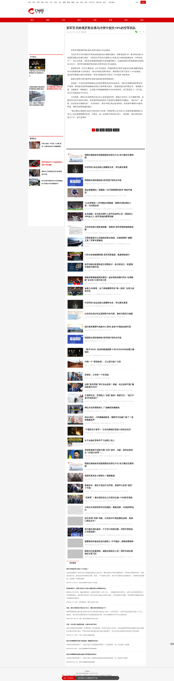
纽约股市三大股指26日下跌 (87, 678)
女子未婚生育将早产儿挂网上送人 (100, 440)
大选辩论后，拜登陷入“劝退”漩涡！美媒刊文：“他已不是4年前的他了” (109, 396)
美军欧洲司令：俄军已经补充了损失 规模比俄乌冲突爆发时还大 (86, 588)
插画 (68, 2)
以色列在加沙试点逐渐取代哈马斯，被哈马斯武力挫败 (109, 313)
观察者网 (83, 32)
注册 (137, 2)
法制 (85, 2)
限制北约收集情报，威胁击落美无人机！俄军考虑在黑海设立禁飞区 (109, 552)
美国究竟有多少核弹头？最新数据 (100, 475)
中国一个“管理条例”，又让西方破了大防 (103, 361)
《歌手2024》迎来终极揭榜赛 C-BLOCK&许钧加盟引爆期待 (109, 350)
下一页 (116, 130)
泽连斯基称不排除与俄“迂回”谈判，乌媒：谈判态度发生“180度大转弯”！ (109, 451)
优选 (81, 2)
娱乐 (46, 2)
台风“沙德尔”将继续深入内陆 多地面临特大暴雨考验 (37, 105)
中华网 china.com (36, 11)
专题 (94, 20)
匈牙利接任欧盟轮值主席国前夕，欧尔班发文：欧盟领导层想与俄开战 (109, 265)
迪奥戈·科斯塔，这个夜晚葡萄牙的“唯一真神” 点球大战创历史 (109, 289)
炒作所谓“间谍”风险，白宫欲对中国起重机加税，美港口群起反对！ (109, 519)
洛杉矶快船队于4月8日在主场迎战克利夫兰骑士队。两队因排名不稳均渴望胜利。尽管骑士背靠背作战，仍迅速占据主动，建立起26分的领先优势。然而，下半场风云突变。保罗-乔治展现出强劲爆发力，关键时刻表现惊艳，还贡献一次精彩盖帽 (105, 575)
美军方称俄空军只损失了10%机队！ (77, 569)
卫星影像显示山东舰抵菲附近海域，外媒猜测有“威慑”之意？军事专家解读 (109, 239)
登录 (143, 2)
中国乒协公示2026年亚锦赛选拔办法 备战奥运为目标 (37, 73)
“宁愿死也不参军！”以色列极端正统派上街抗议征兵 (108, 429)
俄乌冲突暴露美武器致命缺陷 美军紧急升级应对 (81, 654)
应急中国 (99, 2)
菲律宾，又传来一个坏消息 (97, 374)
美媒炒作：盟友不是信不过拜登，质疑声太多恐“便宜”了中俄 (109, 486)
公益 (77, 2)
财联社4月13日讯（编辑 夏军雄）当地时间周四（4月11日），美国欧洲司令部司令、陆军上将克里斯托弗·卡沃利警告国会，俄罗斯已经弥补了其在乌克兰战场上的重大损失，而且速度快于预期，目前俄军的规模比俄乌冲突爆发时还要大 (105, 595)
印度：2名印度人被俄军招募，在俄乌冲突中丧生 (81, 624)
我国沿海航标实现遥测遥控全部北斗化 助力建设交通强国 (109, 156)
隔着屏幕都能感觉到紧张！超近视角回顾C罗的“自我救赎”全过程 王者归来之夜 (109, 278)
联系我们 (79, 675)
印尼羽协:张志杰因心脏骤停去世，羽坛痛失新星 (106, 167)
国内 (32, 20)
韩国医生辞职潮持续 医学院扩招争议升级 (103, 180)
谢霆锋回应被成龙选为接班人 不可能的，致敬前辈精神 (109, 541)
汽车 (51, 2)
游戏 (55, 2)
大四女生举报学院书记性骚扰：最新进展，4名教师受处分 (109, 508)
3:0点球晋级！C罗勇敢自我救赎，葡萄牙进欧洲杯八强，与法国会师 (108, 204)
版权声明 (91, 675)
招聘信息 (85, 675)
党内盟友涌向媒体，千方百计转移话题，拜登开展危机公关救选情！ (109, 530)
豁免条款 (96, 675)
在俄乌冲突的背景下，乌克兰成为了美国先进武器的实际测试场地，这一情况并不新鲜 (97, 658)
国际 (47, 20)
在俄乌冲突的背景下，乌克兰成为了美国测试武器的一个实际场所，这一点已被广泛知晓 (97, 644)
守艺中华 (91, 2)
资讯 (33, 2)
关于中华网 (67, 675)
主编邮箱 (87, 671)
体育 (79, 20)
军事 (38, 2)
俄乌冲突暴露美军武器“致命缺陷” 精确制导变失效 (82, 641)
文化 (59, 2)
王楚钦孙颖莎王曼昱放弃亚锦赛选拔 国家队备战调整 (37, 89)
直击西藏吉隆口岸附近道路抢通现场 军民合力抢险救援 (55, 89)
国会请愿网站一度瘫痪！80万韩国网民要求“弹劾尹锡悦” (108, 191)
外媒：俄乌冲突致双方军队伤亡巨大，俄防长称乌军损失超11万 (86, 608)
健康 (72, 2)
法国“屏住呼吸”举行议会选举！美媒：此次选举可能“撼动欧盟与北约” (109, 385)
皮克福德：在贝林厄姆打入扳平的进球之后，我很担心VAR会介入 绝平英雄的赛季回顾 (109, 215)
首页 (29, 2)
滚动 (141, 20)
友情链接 (102, 675)
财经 (42, 2)
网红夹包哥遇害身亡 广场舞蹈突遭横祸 (102, 407)
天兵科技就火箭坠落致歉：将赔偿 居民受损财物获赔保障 (109, 228)
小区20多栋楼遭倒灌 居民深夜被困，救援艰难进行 (107, 254)
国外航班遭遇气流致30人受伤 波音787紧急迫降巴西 (108, 326)
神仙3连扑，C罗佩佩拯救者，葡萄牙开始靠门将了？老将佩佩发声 (109, 418)
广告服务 (73, 675)
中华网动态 (109, 675)
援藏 (64, 2)
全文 (102, 130)
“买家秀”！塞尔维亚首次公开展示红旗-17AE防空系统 (109, 497)
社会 (63, 20)
